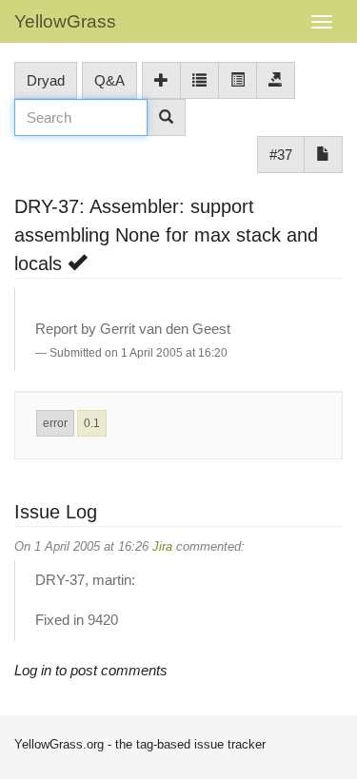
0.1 (92, 423)
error (55, 423)
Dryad (46, 80)
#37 (280, 154)
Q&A (109, 80)
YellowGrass (65, 21)
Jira (162, 546)
